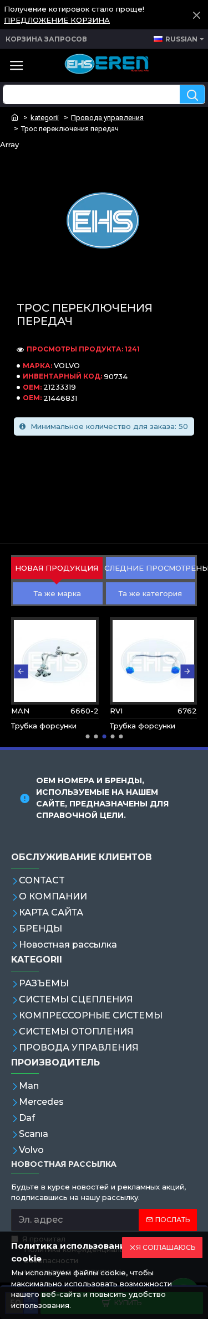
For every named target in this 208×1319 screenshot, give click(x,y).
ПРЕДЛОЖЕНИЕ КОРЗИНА (57, 19)
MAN (20, 710)
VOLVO (67, 365)
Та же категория (150, 593)
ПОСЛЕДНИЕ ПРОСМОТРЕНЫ (151, 567)
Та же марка (57, 593)
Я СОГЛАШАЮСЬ (165, 1247)
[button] (21, 671)
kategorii (45, 117)
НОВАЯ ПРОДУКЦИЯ (56, 567)
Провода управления (107, 117)
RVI (116, 710)
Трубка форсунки (44, 725)
